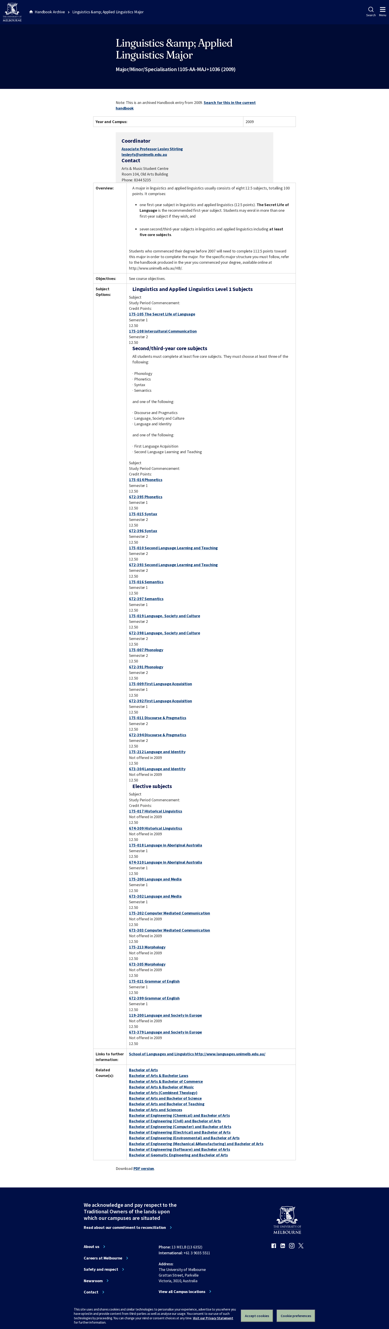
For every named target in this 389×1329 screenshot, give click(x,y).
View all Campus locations (182, 1291)
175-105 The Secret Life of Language (162, 314)
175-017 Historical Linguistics (155, 811)
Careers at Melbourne (103, 1258)
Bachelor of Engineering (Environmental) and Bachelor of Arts (184, 1137)
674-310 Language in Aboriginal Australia (165, 862)
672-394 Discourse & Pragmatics (157, 734)
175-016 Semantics (146, 581)
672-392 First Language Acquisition (160, 700)
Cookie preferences (296, 1315)
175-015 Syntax (143, 513)
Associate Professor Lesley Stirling (152, 148)
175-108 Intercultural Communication (163, 331)
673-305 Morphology (147, 964)
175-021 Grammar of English (154, 981)
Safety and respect (101, 1269)
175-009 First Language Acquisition (160, 683)
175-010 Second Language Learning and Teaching (173, 547)
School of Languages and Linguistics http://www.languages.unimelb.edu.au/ (197, 1053)
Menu (382, 15)
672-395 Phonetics (145, 496)
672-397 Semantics (146, 598)
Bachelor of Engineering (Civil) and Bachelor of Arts (175, 1121)
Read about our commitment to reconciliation (125, 1227)
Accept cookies (257, 1315)
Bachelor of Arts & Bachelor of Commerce (166, 1081)
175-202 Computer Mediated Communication (169, 913)
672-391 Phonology (146, 666)
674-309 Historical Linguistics (155, 828)
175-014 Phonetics (145, 479)
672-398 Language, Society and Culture (164, 632)
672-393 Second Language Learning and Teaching (173, 564)
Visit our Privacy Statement (213, 1318)
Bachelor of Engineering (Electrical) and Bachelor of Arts (179, 1132)
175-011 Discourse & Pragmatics (157, 717)
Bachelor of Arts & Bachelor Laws (158, 1075)
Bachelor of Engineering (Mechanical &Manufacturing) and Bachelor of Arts (196, 1143)
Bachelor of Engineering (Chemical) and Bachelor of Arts (179, 1115)
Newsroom (93, 1280)
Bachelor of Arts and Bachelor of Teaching (166, 1103)
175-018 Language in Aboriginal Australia (165, 845)
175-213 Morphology (147, 947)
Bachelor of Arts (143, 1069)
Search (370, 15)
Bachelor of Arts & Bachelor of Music (161, 1087)
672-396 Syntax (143, 530)
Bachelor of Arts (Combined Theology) (163, 1092)
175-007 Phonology (146, 649)
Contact (91, 1292)
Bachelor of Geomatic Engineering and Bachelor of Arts (178, 1155)
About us (91, 1246)
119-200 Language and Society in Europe (165, 1015)
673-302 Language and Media (155, 896)
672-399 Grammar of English (154, 998)
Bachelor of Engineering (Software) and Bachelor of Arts (179, 1149)
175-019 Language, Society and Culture (164, 615)
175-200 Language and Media (155, 879)
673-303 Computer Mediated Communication (169, 930)
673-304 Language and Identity (157, 768)
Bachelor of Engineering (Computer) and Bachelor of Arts (180, 1126)
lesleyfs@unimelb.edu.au (144, 155)
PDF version (143, 1168)
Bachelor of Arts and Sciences (155, 1109)
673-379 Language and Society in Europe (165, 1032)
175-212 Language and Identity (157, 751)
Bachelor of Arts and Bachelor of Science (165, 1098)
